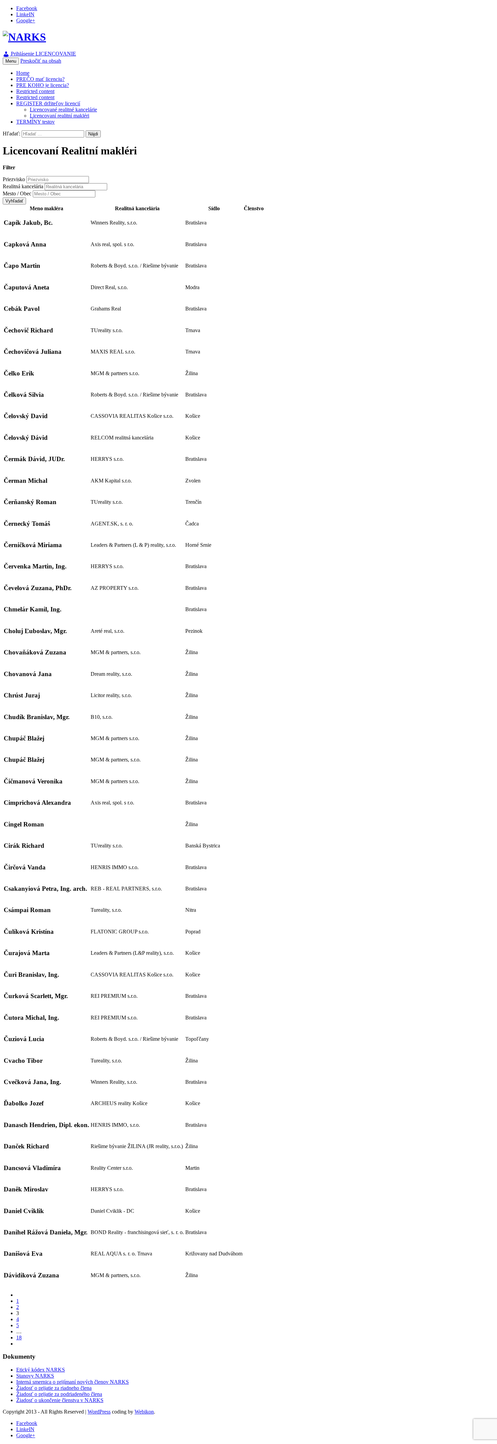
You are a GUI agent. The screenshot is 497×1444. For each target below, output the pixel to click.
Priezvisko (14, 179)
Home (22, 73)
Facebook (26, 8)
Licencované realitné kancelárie (63, 109)
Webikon (144, 1412)
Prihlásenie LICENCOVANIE (42, 54)
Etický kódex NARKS (40, 1370)
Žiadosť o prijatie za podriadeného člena (59, 1394)
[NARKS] (24, 37)
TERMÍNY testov (35, 122)
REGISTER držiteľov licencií (48, 103)
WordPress (99, 1412)
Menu (10, 61)
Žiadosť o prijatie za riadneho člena (54, 1388)
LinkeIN (25, 14)
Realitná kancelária (23, 186)
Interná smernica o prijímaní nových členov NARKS (72, 1382)
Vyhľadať (14, 200)
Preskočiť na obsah (40, 61)
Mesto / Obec (17, 193)
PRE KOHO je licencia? (42, 85)
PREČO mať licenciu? (40, 79)
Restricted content (35, 91)
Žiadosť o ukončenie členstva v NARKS (59, 1400)
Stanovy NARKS (35, 1376)
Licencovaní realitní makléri (59, 115)
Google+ (25, 20)
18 (19, 1337)
